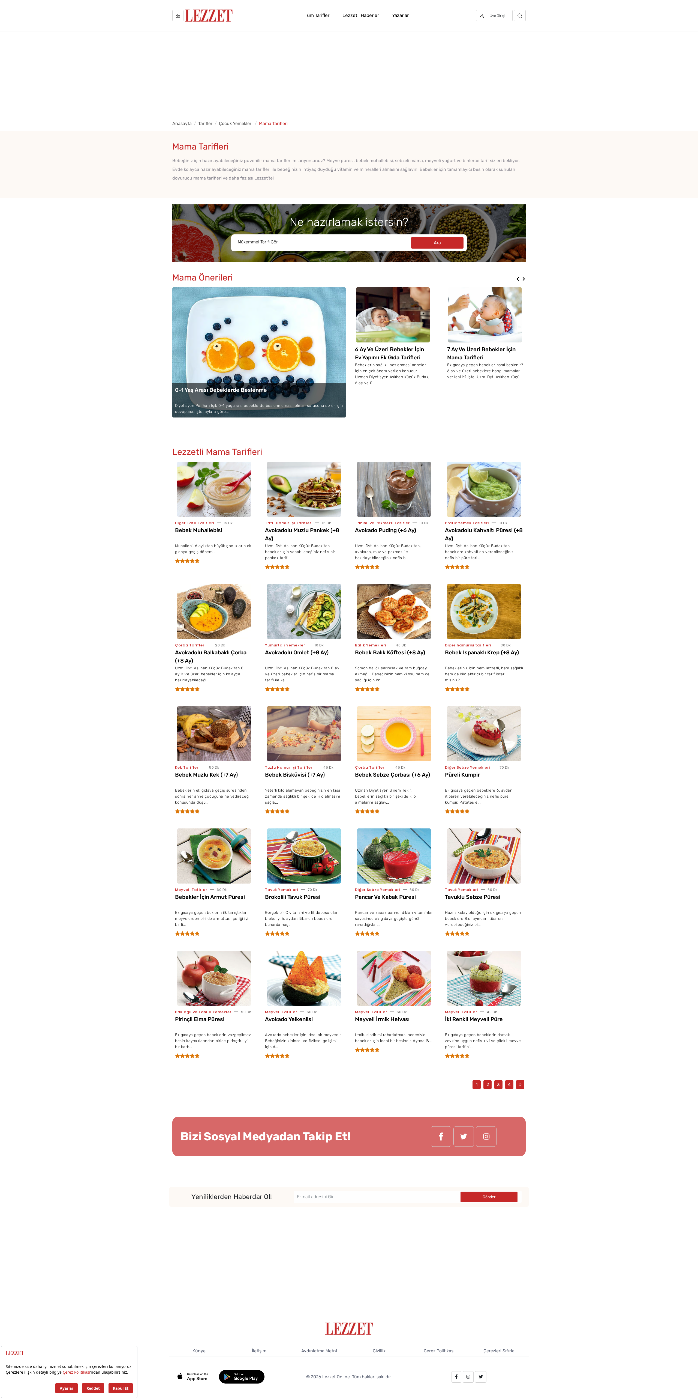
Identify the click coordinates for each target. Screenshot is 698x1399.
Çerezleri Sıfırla (499, 1350)
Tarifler (205, 123)
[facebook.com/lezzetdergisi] (441, 1136)
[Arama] (520, 15)
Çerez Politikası (439, 1350)
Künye (199, 1350)
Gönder (489, 1197)
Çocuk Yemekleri (235, 123)
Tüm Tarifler (317, 15)
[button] (517, 279)
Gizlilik (379, 1350)
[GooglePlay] (241, 1376)
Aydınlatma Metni (319, 1350)
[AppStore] (195, 1376)
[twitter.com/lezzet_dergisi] (463, 1136)
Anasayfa (182, 123)
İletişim (259, 1350)
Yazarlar (400, 15)
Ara (437, 242)
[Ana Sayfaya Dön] (349, 1328)
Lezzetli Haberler (360, 15)
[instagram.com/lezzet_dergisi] (486, 1136)
